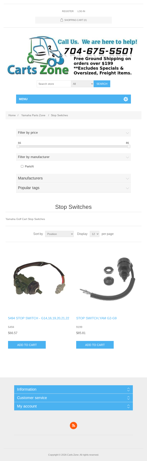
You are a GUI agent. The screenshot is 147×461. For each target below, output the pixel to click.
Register (68, 11)
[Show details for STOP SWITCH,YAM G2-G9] (107, 279)
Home (12, 115)
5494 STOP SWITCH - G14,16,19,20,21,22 (38, 318)
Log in (81, 11)
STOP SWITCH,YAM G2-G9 (96, 318)
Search (101, 83)
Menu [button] (23, 99)
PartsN (29, 166)
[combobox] (54, 83)
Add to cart (27, 345)
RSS (73, 425)
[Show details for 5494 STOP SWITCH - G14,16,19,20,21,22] (39, 279)
